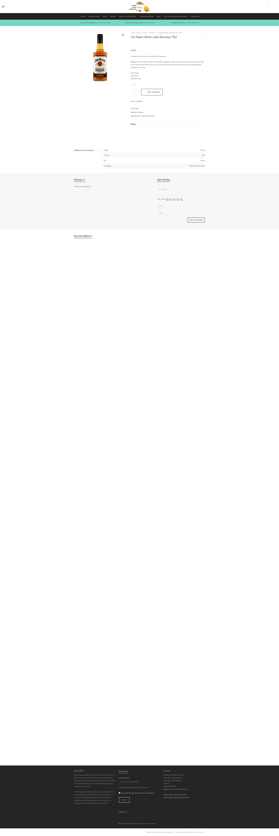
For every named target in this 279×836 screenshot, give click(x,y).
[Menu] (3, 7)
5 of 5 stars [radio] (181, 199)
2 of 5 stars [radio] (171, 199)
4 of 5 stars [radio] (178, 199)
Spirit (143, 116)
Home (133, 33)
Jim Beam (139, 101)
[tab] (87, 150)
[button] (123, 35)
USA (147, 116)
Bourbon (138, 116)
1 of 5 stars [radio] (167, 199)
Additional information (84, 150)
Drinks (139, 33)
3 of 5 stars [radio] (174, 199)
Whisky (152, 33)
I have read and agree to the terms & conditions (137, 793)
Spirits (145, 33)
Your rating (161, 199)
